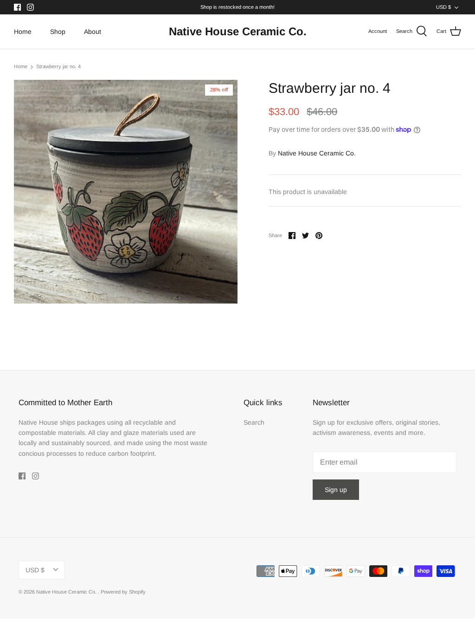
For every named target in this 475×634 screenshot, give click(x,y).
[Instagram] (30, 7)
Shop (57, 31)
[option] (126, 192)
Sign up (336, 489)
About (92, 31)
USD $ (443, 7)
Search (254, 422)
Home (23, 31)
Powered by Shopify (123, 592)
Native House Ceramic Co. (317, 153)
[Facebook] (17, 7)
